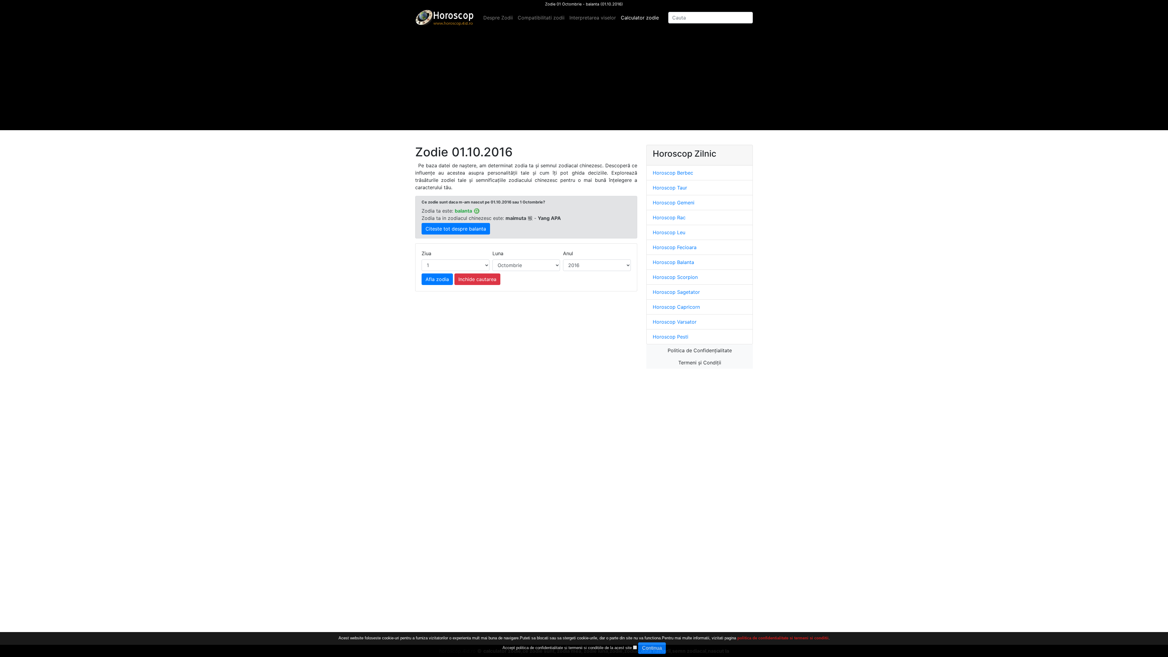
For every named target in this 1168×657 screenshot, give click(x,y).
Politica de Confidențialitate (700, 350)
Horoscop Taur (670, 188)
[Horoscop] (445, 17)
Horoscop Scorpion (675, 277)
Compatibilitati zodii (541, 18)
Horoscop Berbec (673, 173)
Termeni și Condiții (699, 363)
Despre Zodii (498, 18)
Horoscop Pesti (670, 337)
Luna (497, 253)
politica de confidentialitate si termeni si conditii (783, 638)
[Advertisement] (583, 87)
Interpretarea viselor (592, 18)
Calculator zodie (640, 18)
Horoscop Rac (669, 217)
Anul (568, 253)
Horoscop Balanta (673, 262)
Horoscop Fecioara (675, 247)
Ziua (426, 253)
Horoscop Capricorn (676, 307)
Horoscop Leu (669, 232)
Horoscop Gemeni (673, 203)
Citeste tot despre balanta (456, 229)
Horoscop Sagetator (676, 292)
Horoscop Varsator (675, 322)
